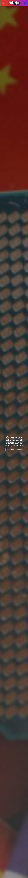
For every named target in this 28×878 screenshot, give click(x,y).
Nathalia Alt (11, 449)
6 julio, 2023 (20, 449)
